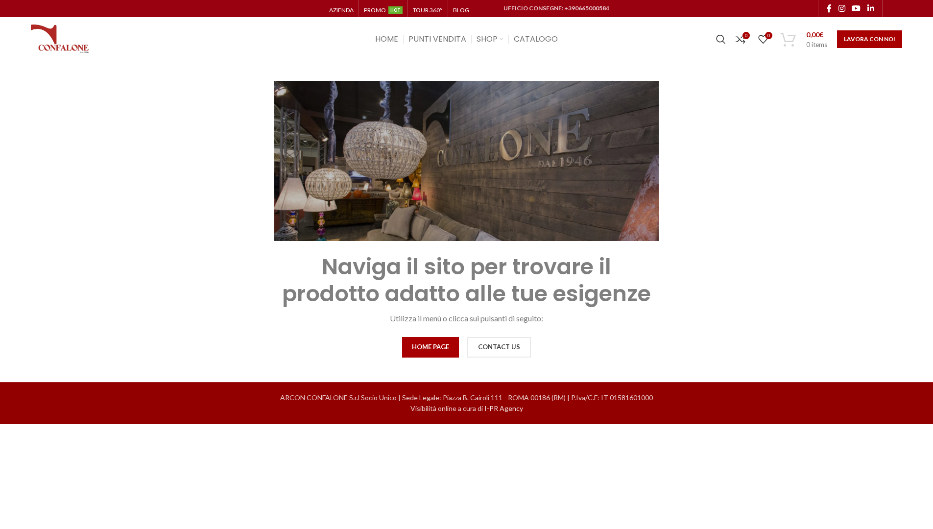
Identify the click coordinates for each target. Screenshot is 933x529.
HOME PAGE (430, 347)
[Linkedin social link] (870, 8)
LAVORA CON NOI (869, 39)
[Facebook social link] (829, 8)
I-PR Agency (503, 408)
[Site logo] (60, 38)
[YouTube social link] (856, 8)
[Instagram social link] (841, 8)
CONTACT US (499, 347)
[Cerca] (721, 39)
